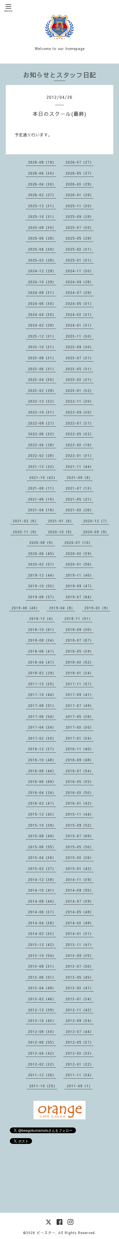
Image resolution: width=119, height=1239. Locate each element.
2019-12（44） (42, 575)
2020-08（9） (42, 542)
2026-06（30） (42, 173)
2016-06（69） (42, 781)
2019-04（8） (62, 607)
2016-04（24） (42, 792)
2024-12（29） (42, 270)
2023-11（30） (80, 336)
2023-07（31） (80, 357)
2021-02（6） (25, 520)
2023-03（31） (80, 379)
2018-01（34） (80, 673)
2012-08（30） (42, 1031)
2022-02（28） (42, 455)
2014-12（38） (42, 879)
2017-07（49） (80, 705)
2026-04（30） (42, 184)
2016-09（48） (80, 760)
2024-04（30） (42, 314)
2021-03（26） (80, 510)
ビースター (46, 1232)
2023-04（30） (42, 379)
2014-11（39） (80, 879)
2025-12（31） (42, 205)
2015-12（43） (42, 814)
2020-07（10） (78, 542)
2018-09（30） (80, 629)
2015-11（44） (80, 814)
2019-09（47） (80, 586)
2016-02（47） (42, 803)
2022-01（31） (80, 455)
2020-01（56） (80, 564)
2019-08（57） (42, 597)
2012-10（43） (42, 1020)
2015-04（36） (42, 857)
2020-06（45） (42, 553)
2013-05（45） (80, 977)
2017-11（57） (80, 683)
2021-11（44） (80, 466)
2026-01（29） (80, 194)
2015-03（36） (80, 857)
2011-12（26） (42, 1075)
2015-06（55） (42, 846)
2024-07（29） (80, 292)
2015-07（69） (80, 836)
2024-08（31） (42, 292)
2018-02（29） (42, 673)
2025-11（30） (80, 205)
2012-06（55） (42, 1042)
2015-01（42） (80, 868)
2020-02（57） (42, 564)
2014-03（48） (80, 923)
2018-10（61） (42, 629)
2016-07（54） (80, 770)
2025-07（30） (80, 227)
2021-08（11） (42, 488)
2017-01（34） (80, 738)
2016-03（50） (80, 792)
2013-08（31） (42, 966)
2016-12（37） (42, 749)
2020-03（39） (80, 553)
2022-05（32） (80, 433)
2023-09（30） (80, 347)
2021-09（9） (79, 477)
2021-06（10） (42, 499)
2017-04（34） (42, 727)
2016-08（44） (42, 770)
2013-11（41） (80, 944)
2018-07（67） (80, 640)
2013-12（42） (42, 944)
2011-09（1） (79, 1086)
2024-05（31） (80, 303)
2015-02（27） (42, 868)
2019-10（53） (42, 586)
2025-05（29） (80, 238)
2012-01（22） (80, 1064)
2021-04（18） (42, 510)
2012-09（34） (80, 1020)
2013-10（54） (42, 955)
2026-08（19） (42, 162)
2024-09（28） (80, 281)
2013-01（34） (80, 999)
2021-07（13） (80, 488)
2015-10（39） (42, 825)
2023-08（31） (42, 357)
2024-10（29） (42, 281)
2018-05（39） (80, 651)
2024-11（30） (80, 270)
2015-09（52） (80, 825)
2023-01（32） (80, 390)
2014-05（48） (80, 912)
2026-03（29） (80, 184)
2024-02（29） (42, 325)
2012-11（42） (80, 1010)
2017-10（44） (42, 694)
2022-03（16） (80, 444)
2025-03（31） (80, 249)
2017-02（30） (42, 738)
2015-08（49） (42, 836)
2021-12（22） (42, 466)
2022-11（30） (80, 401)
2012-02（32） (42, 1064)
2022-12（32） (42, 401)
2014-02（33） (42, 933)
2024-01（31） (80, 325)
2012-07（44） (80, 1031)
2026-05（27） (80, 173)
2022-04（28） (42, 444)
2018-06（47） (42, 651)
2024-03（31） (80, 314)
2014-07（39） (80, 901)
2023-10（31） (42, 347)
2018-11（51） (78, 618)
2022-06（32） (42, 433)
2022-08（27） (42, 423)
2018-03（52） (80, 662)
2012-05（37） (80, 1042)
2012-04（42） (42, 1053)
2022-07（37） (80, 423)
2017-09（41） (80, 694)
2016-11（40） (80, 749)
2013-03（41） (80, 988)
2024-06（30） (42, 303)
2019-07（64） (80, 597)
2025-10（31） (42, 216)
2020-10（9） (61, 531)
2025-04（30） (42, 249)
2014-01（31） (80, 933)
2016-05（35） (80, 781)
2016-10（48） (42, 760)
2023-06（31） (42, 368)
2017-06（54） (42, 716)
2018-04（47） (42, 662)
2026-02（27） (42, 194)
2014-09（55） (80, 890)
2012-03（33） (80, 1053)
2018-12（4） (42, 618)
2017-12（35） (42, 683)
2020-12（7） (96, 520)
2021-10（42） (43, 477)
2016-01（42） (80, 803)
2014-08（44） (42, 901)
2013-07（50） (80, 966)
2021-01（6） (61, 520)
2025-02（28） (42, 260)
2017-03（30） (80, 727)
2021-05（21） (80, 499)
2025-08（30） (42, 227)
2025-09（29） (80, 216)
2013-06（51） (42, 977)
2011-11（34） (80, 1075)
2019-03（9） (97, 607)
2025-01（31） (80, 260)
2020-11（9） (25, 531)
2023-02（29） (42, 390)
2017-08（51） (42, 705)
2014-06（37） (42, 912)
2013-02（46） (42, 999)
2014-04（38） (42, 923)
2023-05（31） (80, 368)
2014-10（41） (42, 890)
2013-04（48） (42, 988)
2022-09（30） (80, 412)
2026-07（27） (80, 162)
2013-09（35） (80, 955)
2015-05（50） (80, 846)
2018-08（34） (42, 640)
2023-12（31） (42, 336)
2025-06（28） (42, 238)
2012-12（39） (42, 1010)
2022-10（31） (42, 412)
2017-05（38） (80, 716)
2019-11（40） (80, 575)
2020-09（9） (96, 531)
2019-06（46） (26, 607)
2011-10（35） (43, 1086)
